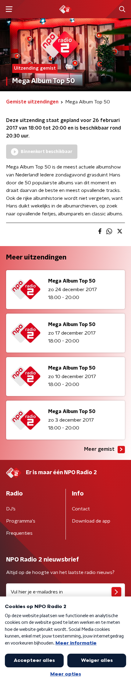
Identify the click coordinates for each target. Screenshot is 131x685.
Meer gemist (99, 449)
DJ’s (11, 508)
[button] (9, 9)
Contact (81, 508)
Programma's (20, 521)
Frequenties (19, 533)
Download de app (91, 521)
